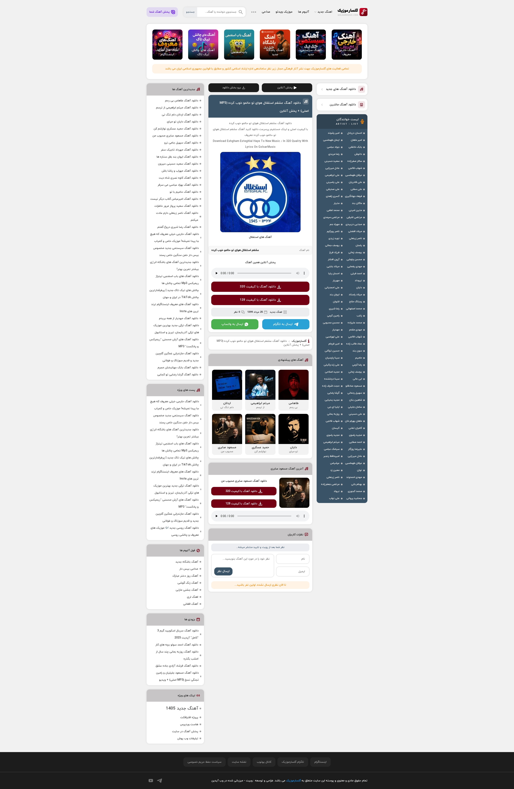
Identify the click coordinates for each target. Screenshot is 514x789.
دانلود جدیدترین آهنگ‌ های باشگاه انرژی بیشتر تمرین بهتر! (174, 265)
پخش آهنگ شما (159, 12)
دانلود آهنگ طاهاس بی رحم (181, 101)
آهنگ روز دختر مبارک (185, 576)
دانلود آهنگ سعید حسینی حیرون (178, 164)
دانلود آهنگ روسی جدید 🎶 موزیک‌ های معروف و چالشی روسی (175, 531)
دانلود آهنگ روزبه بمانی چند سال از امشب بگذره (177, 655)
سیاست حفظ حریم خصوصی (204, 762)
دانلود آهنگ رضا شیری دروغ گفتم (177, 227)
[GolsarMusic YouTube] (151, 780)
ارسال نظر (223, 571)
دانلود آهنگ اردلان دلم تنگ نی (180, 115)
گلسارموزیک (352, 12)
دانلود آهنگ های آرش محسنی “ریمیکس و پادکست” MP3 (174, 343)
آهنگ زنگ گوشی (187, 583)
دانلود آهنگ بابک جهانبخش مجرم (178, 368)
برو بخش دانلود (231, 88)
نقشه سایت (239, 762)
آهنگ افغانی (190, 604)
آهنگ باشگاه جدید (186, 562)
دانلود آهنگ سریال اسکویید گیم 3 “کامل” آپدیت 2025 (178, 634)
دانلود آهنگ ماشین (343, 105)
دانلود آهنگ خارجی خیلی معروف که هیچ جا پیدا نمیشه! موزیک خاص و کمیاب (174, 237)
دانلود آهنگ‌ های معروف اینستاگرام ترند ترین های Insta (175, 307)
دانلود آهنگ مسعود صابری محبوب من (244, 481)
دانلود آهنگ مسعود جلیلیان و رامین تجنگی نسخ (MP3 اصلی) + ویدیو (177, 676)
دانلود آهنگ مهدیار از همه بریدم (178, 318)
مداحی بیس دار (188, 569)
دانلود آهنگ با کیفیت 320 (258, 287)
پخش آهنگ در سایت (185, 731)
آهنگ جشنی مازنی (187, 590)
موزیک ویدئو (284, 12)
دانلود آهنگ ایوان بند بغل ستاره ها (177, 157)
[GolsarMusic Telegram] (159, 781)
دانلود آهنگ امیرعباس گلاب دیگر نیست (174, 199)
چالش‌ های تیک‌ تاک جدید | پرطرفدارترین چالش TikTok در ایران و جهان (174, 293)
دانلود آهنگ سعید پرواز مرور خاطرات (176, 206)
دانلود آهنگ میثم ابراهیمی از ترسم (177, 108)
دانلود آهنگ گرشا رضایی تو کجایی (177, 375)
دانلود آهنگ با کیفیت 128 (258, 300)
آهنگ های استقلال (260, 237)
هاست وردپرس (189, 724)
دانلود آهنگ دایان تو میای (182, 122)
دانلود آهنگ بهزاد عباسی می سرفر (178, 185)
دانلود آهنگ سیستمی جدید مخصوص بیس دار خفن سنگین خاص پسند (176, 251)
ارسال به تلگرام (283, 324)
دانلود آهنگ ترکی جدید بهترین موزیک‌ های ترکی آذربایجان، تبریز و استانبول (176, 329)
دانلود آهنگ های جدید (341, 89)
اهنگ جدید (324, 12)
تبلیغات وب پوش (187, 738)
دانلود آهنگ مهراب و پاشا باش (180, 171)
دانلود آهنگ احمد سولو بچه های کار (176, 645)
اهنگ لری (192, 597)
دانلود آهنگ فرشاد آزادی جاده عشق (177, 666)
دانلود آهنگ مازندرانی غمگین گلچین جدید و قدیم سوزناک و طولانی (177, 357)
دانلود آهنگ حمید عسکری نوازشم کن (176, 129)
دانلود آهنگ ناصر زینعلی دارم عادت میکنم (177, 216)
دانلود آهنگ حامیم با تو (184, 192)
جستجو (190, 12)
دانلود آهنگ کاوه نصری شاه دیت (178, 178)
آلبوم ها (303, 12)
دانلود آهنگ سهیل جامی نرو (181, 143)
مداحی (266, 12)
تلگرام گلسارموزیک (293, 762)
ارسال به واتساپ (232, 324)
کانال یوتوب (264, 762)
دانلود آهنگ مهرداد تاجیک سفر (179, 150)
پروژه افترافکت (189, 717)
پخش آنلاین (285, 88)
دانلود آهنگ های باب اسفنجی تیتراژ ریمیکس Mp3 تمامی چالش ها (177, 279)
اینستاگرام (320, 762)
